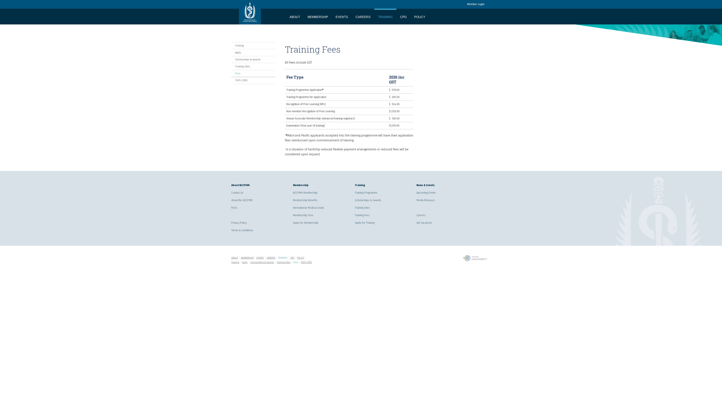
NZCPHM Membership (305, 192)
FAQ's (234, 207)
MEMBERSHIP (318, 17)
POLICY (419, 17)
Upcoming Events (426, 192)
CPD (403, 17)
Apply (238, 52)
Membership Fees (303, 215)
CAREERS (363, 17)
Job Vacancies (424, 222)
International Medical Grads (308, 207)
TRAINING (385, 17)
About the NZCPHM (242, 200)
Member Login (475, 4)
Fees (237, 73)
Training (239, 45)
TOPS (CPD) (241, 80)
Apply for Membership (305, 222)
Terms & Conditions (242, 230)
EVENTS (342, 17)
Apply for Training (365, 222)
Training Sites (242, 66)
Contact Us (237, 192)
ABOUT (295, 17)
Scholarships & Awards (248, 59)
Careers (420, 215)
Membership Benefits (305, 200)
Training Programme (366, 192)
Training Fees (362, 215)
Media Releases (425, 200)
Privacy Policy (239, 222)
